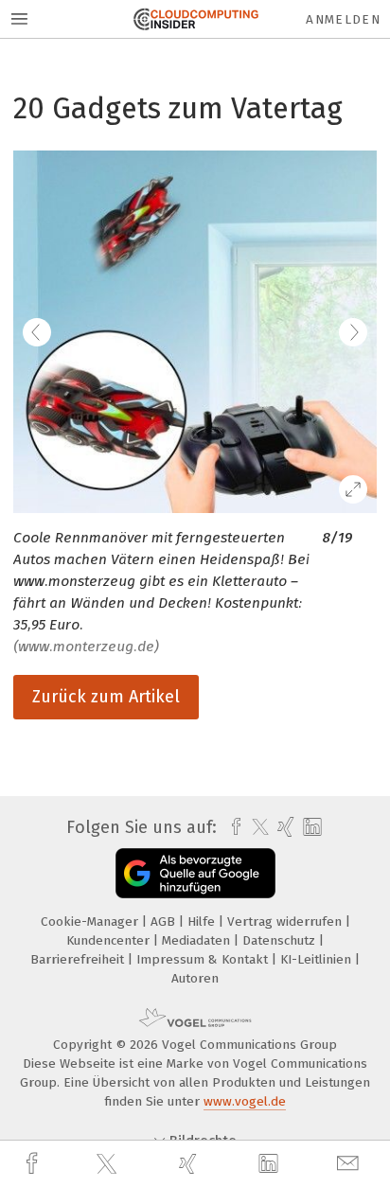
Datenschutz (280, 940)
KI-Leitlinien (317, 959)
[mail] (350, 1163)
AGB (165, 921)
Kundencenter (109, 940)
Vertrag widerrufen (286, 921)
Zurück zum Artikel (106, 696)
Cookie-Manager (91, 921)
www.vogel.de (245, 1101)
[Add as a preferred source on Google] (195, 873)
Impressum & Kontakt (204, 959)
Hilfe (203, 921)
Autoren (195, 978)
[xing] (190, 1164)
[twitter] (109, 1164)
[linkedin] (271, 1164)
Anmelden (343, 19)
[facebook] (34, 1163)
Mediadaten (198, 940)
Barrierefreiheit (79, 959)
